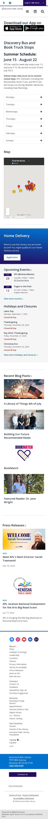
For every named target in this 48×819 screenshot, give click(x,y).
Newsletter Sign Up (18, 690)
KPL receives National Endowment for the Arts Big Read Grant (24, 605)
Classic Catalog (15, 718)
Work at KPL (14, 673)
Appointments (15, 706)
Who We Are (14, 676)
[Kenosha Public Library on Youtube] (24, 639)
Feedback (13, 687)
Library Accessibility (18, 667)
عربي (11, 745)
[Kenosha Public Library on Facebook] (12, 639)
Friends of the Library (18, 729)
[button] (4, 3)
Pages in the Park (22, 286)
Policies (12, 661)
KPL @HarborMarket (24, 274)
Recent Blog (17, 376)
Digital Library (15, 712)
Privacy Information (17, 664)
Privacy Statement (30, 795)
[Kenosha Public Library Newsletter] (36, 639)
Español (12, 742)
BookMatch (11, 468)
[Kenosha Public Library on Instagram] (18, 639)
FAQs (11, 649)
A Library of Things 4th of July (22, 403)
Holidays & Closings (18, 652)
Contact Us (14, 684)
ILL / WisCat (14, 715)
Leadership (14, 655)
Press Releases (16, 670)
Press (13, 525)
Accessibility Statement (23, 798)
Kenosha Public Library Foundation (19, 733)
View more (13, 298)
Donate (12, 726)
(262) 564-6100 (16, 765)
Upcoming (17, 269)
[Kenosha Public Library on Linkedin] (30, 639)
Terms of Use (15, 795)
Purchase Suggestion (18, 693)
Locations (13, 658)
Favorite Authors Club (18, 709)
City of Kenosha (15, 786)
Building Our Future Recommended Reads (17, 435)
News (5, 553)
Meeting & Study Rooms (16, 702)
